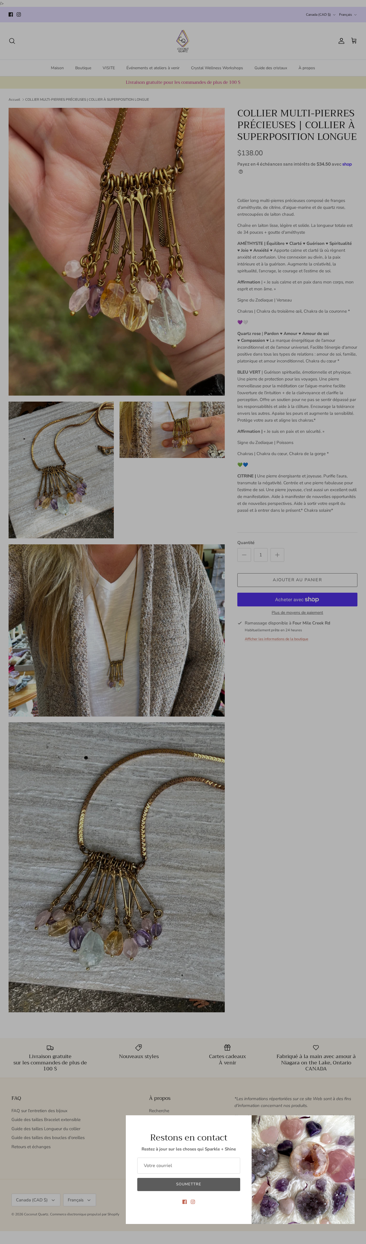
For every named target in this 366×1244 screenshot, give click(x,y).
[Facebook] (184, 1202)
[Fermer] (347, 1122)
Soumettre (188, 1184)
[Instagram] (193, 1202)
